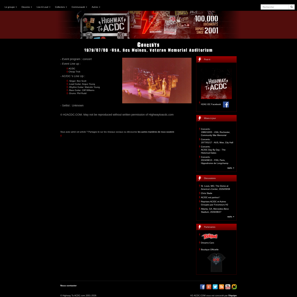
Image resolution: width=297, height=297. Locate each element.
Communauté (79, 7)
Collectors (60, 7)
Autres (95, 7)
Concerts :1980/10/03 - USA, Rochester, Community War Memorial (215, 132)
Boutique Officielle (210, 249)
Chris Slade (206, 193)
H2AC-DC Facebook (211, 104)
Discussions (210, 178)
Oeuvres (26, 7)
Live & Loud (43, 7)
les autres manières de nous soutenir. (156, 132)
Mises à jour (210, 118)
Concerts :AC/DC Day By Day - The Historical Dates (213, 149)
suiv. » (230, 168)
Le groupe (10, 7)
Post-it (207, 59)
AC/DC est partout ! (210, 197)
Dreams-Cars (207, 242)
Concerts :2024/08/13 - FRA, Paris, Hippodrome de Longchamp (214, 160)
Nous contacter (68, 285)
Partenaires (209, 227)
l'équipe (232, 295)
